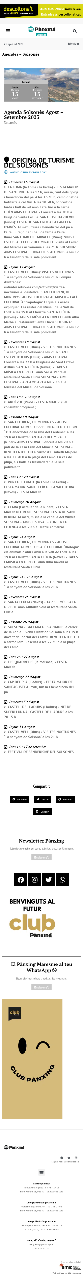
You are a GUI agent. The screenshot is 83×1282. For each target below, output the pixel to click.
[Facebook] (20, 879)
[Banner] (41, 10)
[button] (74, 31)
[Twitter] (48, 879)
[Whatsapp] (62, 879)
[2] (32, 1058)
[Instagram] (34, 879)
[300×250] (32, 918)
